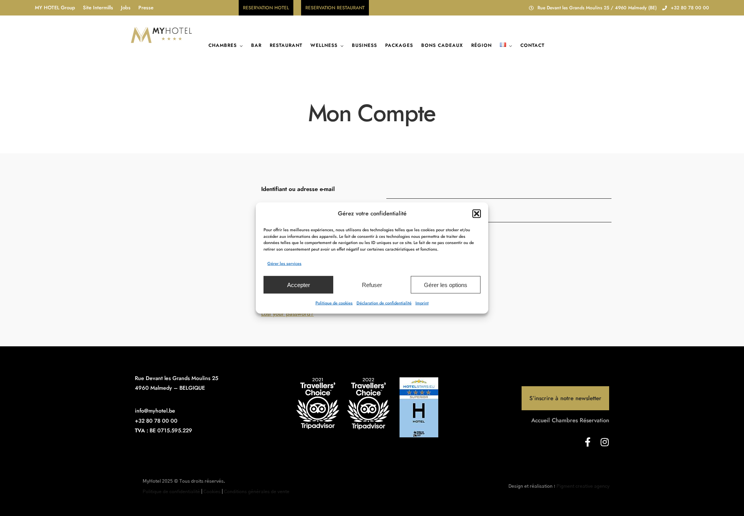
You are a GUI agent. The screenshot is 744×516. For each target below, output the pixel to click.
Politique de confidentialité (171, 491)
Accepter (298, 284)
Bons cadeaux (442, 45)
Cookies (211, 491)
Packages (399, 45)
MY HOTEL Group (55, 7)
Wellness (324, 45)
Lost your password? (287, 314)
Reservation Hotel (266, 7)
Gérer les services (284, 263)
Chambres (222, 45)
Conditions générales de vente (256, 491)
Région (481, 45)
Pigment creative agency (583, 486)
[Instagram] (604, 442)
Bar (256, 45)
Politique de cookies (334, 303)
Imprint (422, 303)
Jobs (126, 7)
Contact (532, 45)
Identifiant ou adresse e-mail (298, 189)
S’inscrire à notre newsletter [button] (565, 398)
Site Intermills (98, 7)
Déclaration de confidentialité (384, 303)
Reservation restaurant (335, 7)
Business (364, 45)
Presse (145, 7)
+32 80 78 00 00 (690, 7)
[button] (476, 213)
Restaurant (286, 45)
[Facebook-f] (587, 442)
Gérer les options (445, 284)
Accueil (540, 420)
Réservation (594, 420)
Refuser (372, 284)
